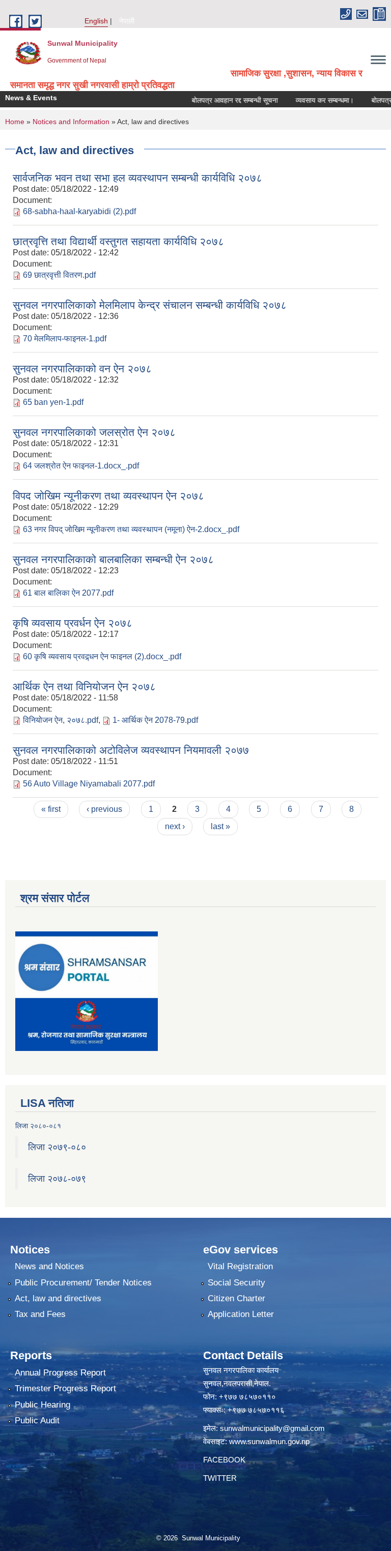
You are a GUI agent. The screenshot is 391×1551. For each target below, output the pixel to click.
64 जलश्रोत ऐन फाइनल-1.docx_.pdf (81, 465)
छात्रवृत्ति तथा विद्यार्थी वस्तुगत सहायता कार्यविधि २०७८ (118, 241)
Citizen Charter (236, 1298)
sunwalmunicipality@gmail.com (272, 1428)
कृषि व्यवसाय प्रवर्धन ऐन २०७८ (72, 623)
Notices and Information (71, 122)
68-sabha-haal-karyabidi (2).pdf (79, 211)
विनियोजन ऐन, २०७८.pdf (60, 720)
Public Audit (37, 1420)
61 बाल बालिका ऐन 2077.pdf (68, 593)
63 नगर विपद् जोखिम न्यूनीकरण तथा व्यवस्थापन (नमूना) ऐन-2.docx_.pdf (131, 529)
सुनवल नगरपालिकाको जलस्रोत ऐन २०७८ (94, 432)
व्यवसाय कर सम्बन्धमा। (311, 100)
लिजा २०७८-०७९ (57, 1179)
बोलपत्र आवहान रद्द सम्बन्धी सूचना (221, 100)
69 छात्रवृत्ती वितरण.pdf (59, 275)
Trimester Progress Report (65, 1388)
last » (220, 826)
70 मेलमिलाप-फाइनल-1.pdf (64, 338)
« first (51, 809)
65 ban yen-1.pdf (53, 402)
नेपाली (126, 21)
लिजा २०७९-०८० (57, 1147)
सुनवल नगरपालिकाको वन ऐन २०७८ (82, 368)
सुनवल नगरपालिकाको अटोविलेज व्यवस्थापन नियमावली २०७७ (131, 750)
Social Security (236, 1282)
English (96, 21)
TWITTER (220, 1478)
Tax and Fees (40, 1314)
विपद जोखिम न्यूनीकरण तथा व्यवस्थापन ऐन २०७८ (108, 496)
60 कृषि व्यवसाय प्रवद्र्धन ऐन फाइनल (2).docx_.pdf (102, 656)
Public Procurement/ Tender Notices (83, 1282)
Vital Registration (240, 1266)
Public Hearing (42, 1405)
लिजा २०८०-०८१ (38, 1126)
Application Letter (241, 1314)
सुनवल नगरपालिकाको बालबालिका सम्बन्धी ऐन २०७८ (113, 559)
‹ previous (104, 809)
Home (14, 122)
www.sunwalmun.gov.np (269, 1441)
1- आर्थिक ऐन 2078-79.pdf (155, 720)
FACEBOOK (224, 1459)
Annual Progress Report (60, 1373)
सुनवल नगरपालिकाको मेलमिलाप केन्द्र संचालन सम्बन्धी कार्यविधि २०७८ (150, 305)
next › (175, 826)
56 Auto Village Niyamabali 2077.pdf (89, 783)
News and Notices (49, 1266)
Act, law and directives (58, 1298)
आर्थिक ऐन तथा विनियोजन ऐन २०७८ (84, 686)
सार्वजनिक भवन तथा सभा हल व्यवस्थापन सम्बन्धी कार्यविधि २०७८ (137, 178)
